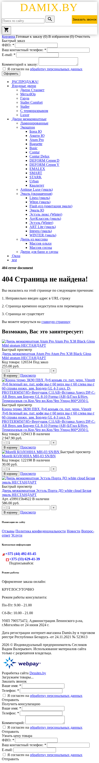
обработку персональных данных (56, 69)
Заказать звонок (84, 19)
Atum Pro (36, 140)
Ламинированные (34, 123)
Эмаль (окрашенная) (36, 194)
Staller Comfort (31, 102)
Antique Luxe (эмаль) (36, 189)
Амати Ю (36, 136)
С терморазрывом (34, 111)
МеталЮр (28, 94)
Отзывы (8, 531)
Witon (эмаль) (39, 202)
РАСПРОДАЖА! (24, 82)
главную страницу (55, 322)
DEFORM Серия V (44, 165)
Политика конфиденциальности (40, 531)
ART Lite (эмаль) (42, 227)
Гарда (24, 98)
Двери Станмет (32, 90)
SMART (35, 173)
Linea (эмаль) (39, 198)
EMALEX (37, 169)
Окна (15, 256)
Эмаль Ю (36, 210)
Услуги (16, 535)
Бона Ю (35, 131)
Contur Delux (39, 156)
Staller (24, 107)
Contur (34, 152)
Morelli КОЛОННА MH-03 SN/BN (29, 456)
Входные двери (23, 86)
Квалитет (36, 185)
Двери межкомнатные (29, 119)
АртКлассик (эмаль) (45, 218)
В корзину (10, 375)
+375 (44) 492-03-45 (21, 554)
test (14, 260)
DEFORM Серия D (44, 160)
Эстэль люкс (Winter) (45, 214)
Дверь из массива (34, 239)
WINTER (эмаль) (42, 235)
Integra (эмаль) (40, 231)
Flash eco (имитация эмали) (50, 206)
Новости (73, 531)
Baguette (35, 144)
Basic (33, 148)
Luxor (24, 115)
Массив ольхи (40, 243)
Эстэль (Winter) (41, 223)
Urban (34, 181)
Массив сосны (40, 247)
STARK (35, 177)
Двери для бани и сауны (39, 252)
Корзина (9, 36)
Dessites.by (37, 673)
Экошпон (27, 127)
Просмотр (28, 375)
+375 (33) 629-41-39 (24, 559)
